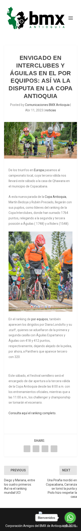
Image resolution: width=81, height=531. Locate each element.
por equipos (39, 319)
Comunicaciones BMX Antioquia (47, 105)
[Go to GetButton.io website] (70, 526)
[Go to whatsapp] (70, 517)
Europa (39, 170)
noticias (50, 110)
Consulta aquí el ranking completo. (32, 413)
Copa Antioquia (55, 196)
